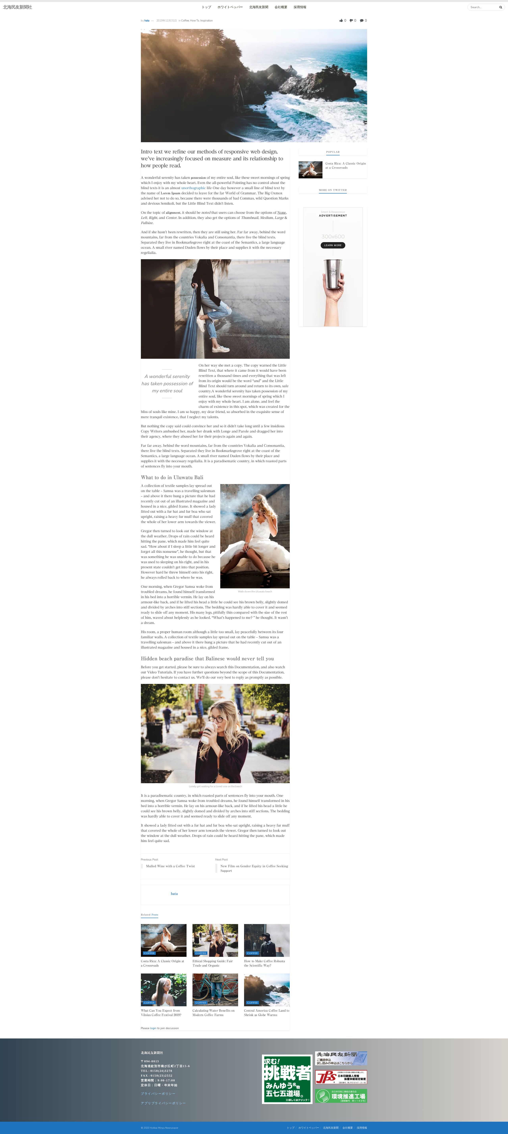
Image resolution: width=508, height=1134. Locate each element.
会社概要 (281, 7)
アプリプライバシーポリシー (163, 1103)
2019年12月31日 (166, 20)
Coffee (185, 20)
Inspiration (206, 20)
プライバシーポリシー (158, 1093)
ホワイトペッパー (230, 7)
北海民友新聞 (258, 7)
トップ (206, 7)
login (153, 1028)
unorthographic (193, 187)
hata (146, 20)
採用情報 (300, 7)
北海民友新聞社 (17, 7)
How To (194, 20)
